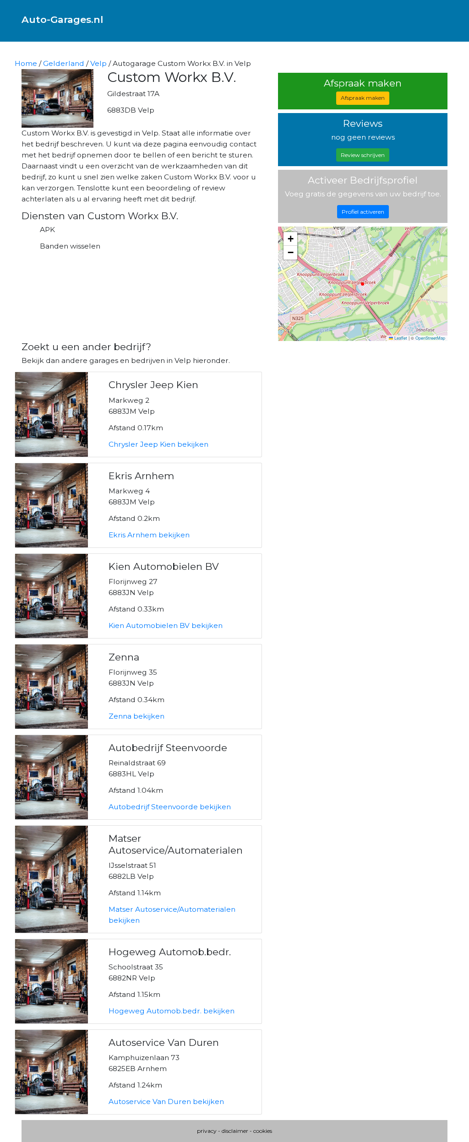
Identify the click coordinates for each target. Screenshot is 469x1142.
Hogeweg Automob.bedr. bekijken (171, 1011)
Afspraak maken (363, 97)
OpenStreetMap (430, 338)
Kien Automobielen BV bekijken (166, 625)
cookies (262, 1130)
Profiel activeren (363, 211)
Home (26, 63)
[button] (290, 239)
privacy (207, 1130)
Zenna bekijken (136, 716)
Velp (98, 63)
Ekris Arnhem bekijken (149, 534)
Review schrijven (363, 155)
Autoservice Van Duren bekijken (166, 1101)
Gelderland (63, 63)
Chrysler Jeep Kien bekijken (158, 444)
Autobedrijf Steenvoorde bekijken (170, 806)
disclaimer (235, 1130)
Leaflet (400, 338)
